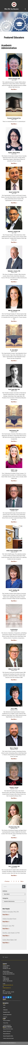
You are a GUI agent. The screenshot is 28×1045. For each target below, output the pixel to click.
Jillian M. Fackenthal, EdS (14, 310)
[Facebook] (6, 997)
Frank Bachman (14, 629)
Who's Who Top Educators (11, 9)
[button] (25, 9)
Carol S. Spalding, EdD (14, 590)
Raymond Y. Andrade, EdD (14, 231)
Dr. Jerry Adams (14, 350)
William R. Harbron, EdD (14, 669)
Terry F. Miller (14, 708)
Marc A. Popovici (14, 748)
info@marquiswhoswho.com (8, 985)
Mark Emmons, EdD (14, 430)
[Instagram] (4, 997)
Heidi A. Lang (14, 470)
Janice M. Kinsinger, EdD (14, 78)
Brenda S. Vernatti (14, 787)
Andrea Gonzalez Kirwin (9, 919)
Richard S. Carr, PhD (8, 926)
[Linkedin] (11, 997)
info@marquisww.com (7, 987)
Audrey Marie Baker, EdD (10, 940)
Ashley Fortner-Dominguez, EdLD (14, 550)
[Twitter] (8, 997)
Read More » (14, 89)
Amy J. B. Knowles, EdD (14, 866)
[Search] (23, 886)
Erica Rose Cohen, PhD (14, 827)
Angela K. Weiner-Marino (14, 152)
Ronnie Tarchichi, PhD (14, 192)
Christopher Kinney (14, 509)
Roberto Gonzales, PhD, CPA (11, 912)
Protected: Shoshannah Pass (14, 118)
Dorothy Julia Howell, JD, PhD (11, 933)
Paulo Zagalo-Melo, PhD (14, 389)
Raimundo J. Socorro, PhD (14, 271)
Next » (22, 881)
